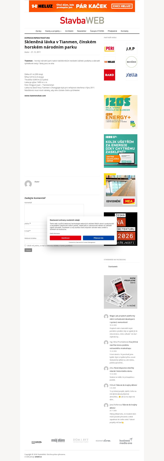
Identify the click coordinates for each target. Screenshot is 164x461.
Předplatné (112, 31)
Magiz (112, 316)
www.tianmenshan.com (35, 95)
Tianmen (29, 61)
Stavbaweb (112, 266)
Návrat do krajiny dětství (126, 385)
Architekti (69, 31)
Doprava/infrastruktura (37, 38)
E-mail (27, 231)
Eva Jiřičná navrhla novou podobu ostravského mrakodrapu (124, 345)
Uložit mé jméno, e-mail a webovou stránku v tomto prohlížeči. (50, 246)
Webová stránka (30, 238)
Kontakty (124, 31)
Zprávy (38, 31)
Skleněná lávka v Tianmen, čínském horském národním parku (60, 44)
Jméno (27, 223)
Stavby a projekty (52, 31)
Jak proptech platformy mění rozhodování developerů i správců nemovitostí (122, 319)
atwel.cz (38, 457)
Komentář (28, 203)
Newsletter (81, 31)
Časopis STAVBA (97, 31)
